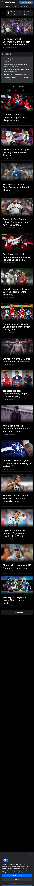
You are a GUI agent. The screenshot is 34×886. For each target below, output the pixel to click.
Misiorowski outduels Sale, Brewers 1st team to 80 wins (16, 187)
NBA (17, 6)
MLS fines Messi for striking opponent (15, 74)
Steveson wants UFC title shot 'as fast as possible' (16, 360)
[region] (17, 869)
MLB (25, 6)
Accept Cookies (17, 875)
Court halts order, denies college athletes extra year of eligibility (16, 70)
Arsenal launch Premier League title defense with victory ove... (16, 327)
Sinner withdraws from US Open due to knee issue (17, 566)
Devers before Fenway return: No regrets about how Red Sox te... (16, 222)
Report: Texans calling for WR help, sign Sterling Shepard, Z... (16, 292)
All (9, 90)
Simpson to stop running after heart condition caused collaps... (16, 498)
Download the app (26, 2)
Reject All (17, 879)
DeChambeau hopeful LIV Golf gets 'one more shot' (16, 79)
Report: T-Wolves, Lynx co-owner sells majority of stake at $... (17, 463)
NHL (21, 6)
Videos (24, 90)
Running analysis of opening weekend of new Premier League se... (16, 257)
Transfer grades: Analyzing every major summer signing (15, 393)
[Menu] (2, 2)
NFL (13, 6)
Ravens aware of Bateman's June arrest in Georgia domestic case (16, 42)
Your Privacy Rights (17, 883)
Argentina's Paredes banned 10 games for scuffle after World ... (14, 533)
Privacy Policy (18, 872)
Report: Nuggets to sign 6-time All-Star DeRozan (15, 60)
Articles (16, 90)
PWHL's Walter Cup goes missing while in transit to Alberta (16, 152)
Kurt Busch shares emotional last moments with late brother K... (16, 428)
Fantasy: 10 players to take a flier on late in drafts (15, 600)
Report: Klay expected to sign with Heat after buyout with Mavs (16, 65)
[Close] (30, 854)
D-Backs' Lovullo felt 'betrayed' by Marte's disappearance (15, 117)
